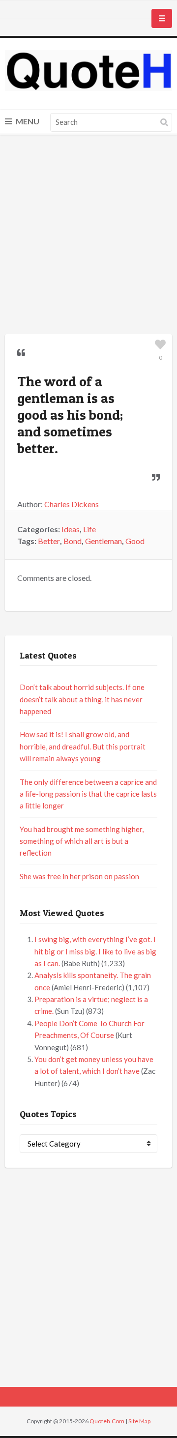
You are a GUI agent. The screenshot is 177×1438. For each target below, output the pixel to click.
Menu (26, 121)
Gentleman (103, 541)
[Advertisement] (88, 235)
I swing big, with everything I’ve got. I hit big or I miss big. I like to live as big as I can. (95, 951)
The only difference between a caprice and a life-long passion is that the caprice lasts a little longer (88, 793)
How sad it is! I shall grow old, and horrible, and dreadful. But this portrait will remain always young (83, 746)
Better (49, 541)
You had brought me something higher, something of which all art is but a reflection (82, 841)
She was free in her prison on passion (79, 876)
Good (135, 541)
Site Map (139, 1421)
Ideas (70, 529)
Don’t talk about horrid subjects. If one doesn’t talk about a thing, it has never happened (82, 699)
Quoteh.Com (106, 1421)
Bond (72, 541)
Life (89, 529)
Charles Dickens (71, 504)
